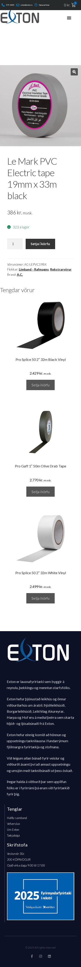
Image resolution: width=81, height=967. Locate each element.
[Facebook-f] (32, 956)
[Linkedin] (49, 956)
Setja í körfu (40, 243)
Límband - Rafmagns (34, 269)
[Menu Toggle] (69, 18)
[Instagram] (40, 956)
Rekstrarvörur (61, 269)
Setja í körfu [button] (41, 385)
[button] (74, 71)
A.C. (20, 274)
